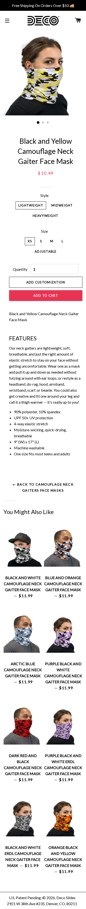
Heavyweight (45, 216)
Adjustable (46, 251)
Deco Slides (65, 897)
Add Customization (45, 282)
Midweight (62, 205)
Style (44, 195)
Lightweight (30, 205)
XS (30, 241)
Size (44, 231)
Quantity (20, 269)
